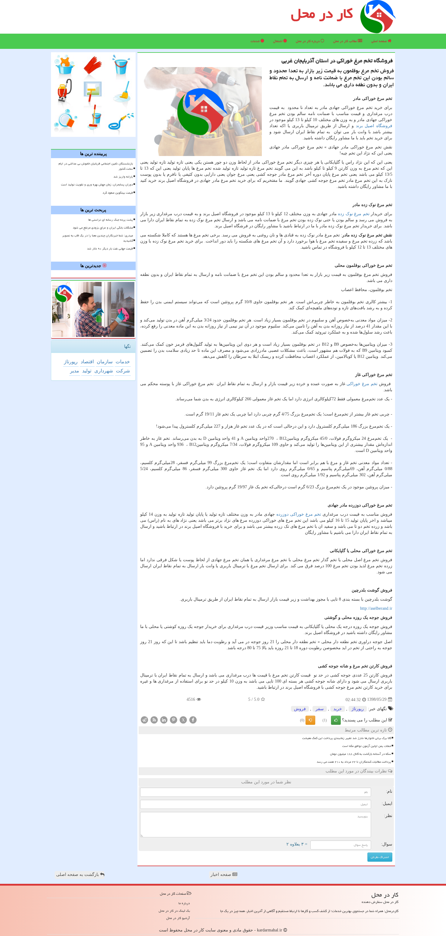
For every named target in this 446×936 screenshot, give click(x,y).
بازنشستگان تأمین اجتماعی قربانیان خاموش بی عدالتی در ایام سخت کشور (96, 166)
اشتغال (278, 41)
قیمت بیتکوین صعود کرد (118, 193)
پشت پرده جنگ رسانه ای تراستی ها (110, 220)
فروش (300, 709)
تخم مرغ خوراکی (361, 384)
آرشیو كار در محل (178, 918)
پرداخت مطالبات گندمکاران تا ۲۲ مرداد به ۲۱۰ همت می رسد (354, 762)
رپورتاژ (358, 709)
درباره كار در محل (308, 41)
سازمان (105, 361)
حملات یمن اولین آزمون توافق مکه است (366, 746)
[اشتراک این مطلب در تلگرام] (144, 719)
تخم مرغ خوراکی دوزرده (298, 514)
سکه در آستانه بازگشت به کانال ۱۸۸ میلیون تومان (360, 754)
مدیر (74, 370)
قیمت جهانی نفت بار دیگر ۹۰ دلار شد (110, 249)
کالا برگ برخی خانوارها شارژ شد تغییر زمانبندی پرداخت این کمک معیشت (346, 738)
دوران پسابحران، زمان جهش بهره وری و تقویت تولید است (97, 184)
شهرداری (103, 370)
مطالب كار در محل (345, 41)
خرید (337, 709)
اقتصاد (87, 361)
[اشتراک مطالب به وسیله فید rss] (154, 719)
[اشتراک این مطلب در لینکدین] (164, 719)
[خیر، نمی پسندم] (310, 720)
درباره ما (184, 903)
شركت (123, 370)
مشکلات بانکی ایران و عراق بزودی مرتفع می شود (103, 228)
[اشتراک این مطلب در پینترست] (173, 719)
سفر (320, 709)
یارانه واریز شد (123, 177)
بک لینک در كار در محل (174, 910)
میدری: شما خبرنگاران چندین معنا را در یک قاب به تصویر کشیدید (97, 238)
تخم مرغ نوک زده (354, 214)
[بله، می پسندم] (336, 720)
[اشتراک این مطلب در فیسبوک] (193, 719)
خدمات (256, 41)
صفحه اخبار (221, 874)
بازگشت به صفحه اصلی (78, 874)
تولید (86, 370)
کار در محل (322, 13)
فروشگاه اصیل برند (374, 126)
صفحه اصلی (379, 41)
